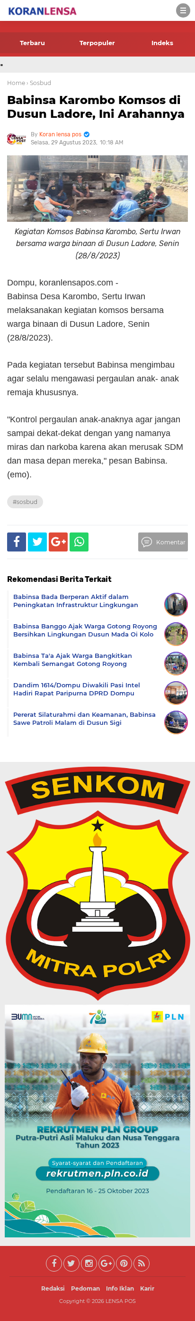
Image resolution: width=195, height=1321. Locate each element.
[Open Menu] (183, 10)
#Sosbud (25, 501)
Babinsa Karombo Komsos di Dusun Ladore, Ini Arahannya (96, 107)
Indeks (162, 43)
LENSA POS (121, 1301)
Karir (147, 1288)
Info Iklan (120, 1288)
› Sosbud (39, 82)
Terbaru (32, 43)
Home (16, 82)
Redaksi (53, 1288)
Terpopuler (97, 43)
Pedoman (85, 1288)
